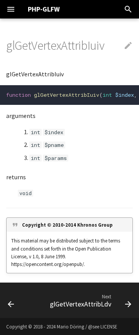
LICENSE (108, 326)
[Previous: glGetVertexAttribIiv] (11, 300)
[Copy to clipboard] (131, 93)
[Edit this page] (128, 46)
